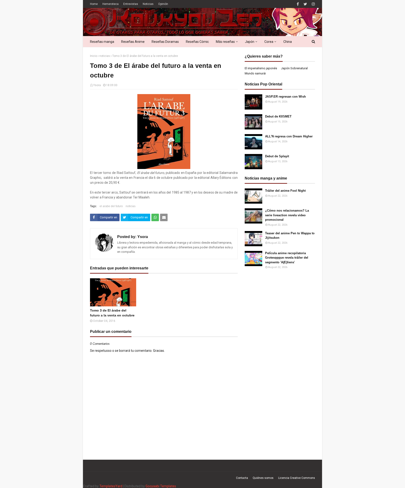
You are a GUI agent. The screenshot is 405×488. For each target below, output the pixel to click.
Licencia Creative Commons (296, 478)
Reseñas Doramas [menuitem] (165, 42)
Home (94, 4)
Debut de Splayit (277, 156)
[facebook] (298, 4)
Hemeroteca (110, 4)
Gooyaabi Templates (161, 486)
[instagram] (313, 4)
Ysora (97, 85)
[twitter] (305, 4)
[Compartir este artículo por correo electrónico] (164, 217)
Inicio (93, 56)
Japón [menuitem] (249, 42)
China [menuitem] (287, 42)
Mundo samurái (255, 73)
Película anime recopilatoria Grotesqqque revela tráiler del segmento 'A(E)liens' (286, 257)
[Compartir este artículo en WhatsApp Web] (155, 217)
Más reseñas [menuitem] (225, 42)
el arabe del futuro (111, 206)
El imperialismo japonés (261, 68)
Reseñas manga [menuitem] (102, 42)
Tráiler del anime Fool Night (285, 190)
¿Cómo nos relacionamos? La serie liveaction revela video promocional (287, 215)
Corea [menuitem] (268, 42)
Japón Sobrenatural (294, 68)
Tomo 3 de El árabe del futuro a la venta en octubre (112, 312)
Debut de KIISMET (278, 116)
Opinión (163, 4)
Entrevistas (130, 4)
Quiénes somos (263, 478)
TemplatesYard (110, 486)
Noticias (148, 4)
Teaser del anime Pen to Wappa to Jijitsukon (290, 235)
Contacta (242, 478)
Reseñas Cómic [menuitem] (197, 42)
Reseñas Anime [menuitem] (133, 42)
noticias (104, 56)
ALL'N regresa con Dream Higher (289, 136)
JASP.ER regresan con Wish (285, 96)
